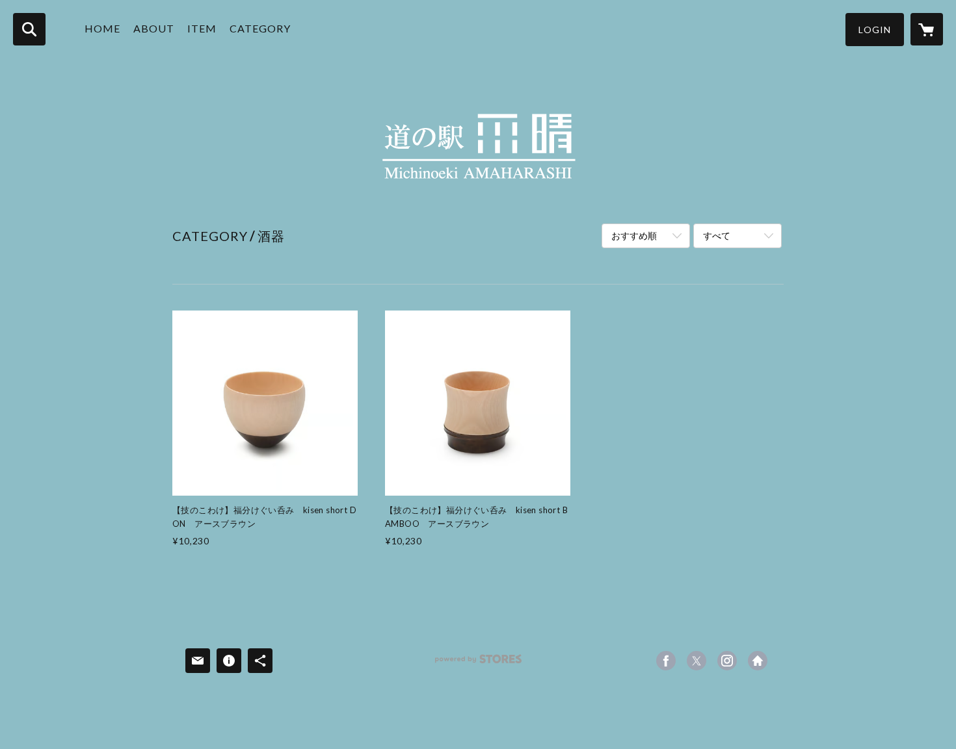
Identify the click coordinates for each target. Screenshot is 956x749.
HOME (102, 28)
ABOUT (153, 28)
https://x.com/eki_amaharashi (696, 660)
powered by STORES (478, 663)
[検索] (29, 29)
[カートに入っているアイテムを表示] (926, 29)
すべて (716, 235)
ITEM (202, 28)
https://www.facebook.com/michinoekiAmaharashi (666, 660)
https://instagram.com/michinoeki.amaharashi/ (727, 660)
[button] (874, 29)
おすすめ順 (634, 235)
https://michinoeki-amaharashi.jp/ (757, 660)
